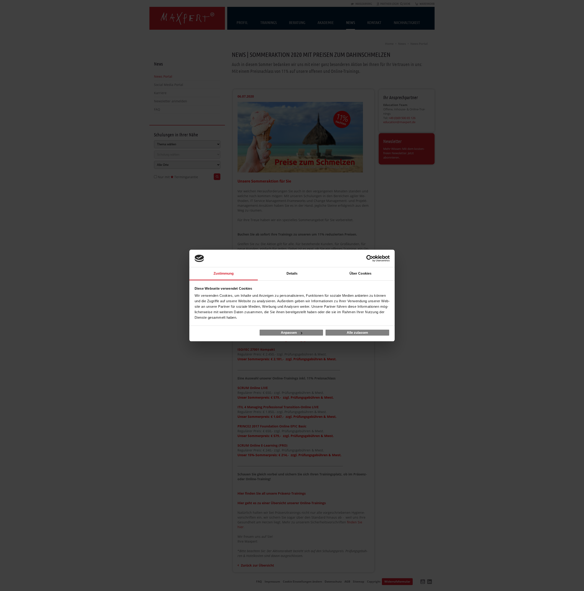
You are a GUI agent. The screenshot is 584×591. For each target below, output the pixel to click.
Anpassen (289, 332)
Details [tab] (292, 273)
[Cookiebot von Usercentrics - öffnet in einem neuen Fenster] (370, 258)
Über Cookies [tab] (360, 273)
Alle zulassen (357, 332)
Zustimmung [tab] (224, 273)
